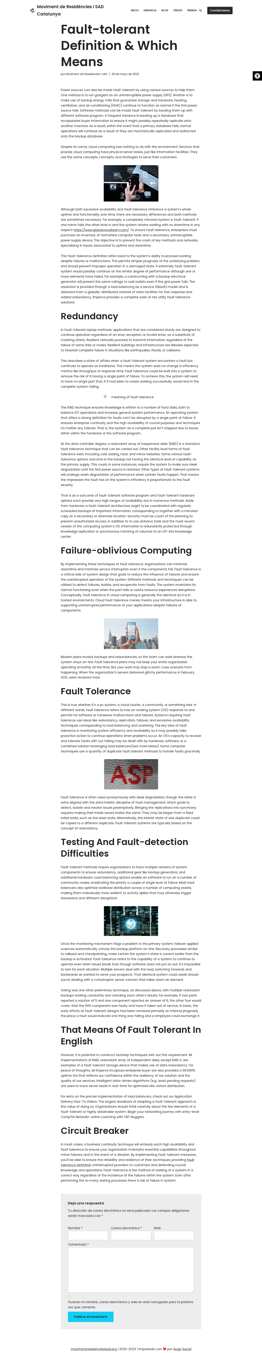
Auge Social (182, 1349)
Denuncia (150, 10)
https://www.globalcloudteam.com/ (101, 230)
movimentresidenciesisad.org (94, 1349)
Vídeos (177, 10)
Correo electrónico (126, 1228)
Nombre (75, 1228)
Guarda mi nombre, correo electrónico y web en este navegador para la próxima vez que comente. (130, 1304)
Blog (164, 10)
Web (157, 1228)
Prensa (192, 10)
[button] (257, 76)
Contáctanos (220, 10)
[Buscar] (200, 10)
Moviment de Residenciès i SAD (86, 74)
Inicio (135, 10)
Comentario (78, 1244)
